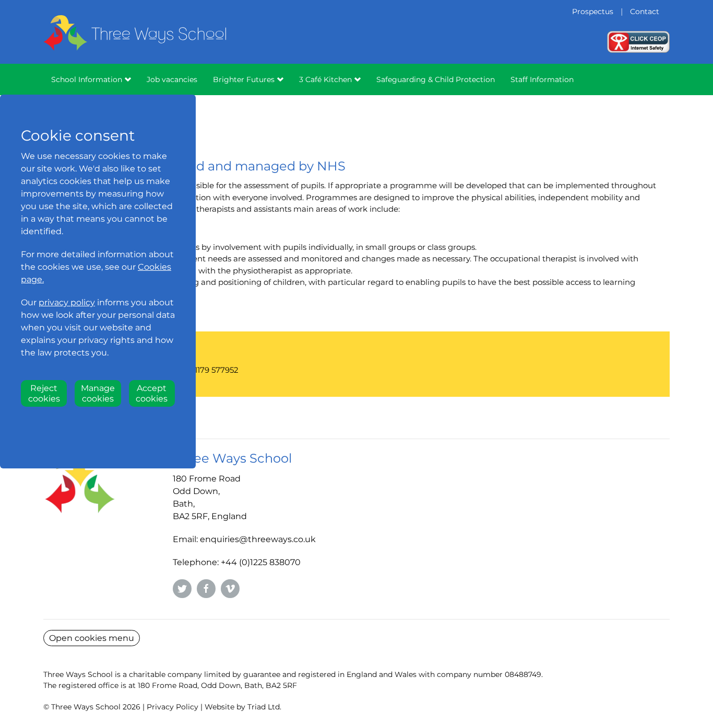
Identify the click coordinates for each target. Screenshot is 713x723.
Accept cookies (152, 393)
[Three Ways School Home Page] (134, 47)
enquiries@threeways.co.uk (258, 539)
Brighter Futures (244, 79)
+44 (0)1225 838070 (261, 562)
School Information (86, 79)
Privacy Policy (172, 706)
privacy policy (67, 302)
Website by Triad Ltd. (243, 706)
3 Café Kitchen (325, 79)
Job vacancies (172, 79)
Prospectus (592, 11)
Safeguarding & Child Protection (435, 79)
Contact (644, 11)
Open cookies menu (91, 638)
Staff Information (542, 79)
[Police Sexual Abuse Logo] (638, 41)
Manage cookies (98, 393)
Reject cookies (44, 393)
